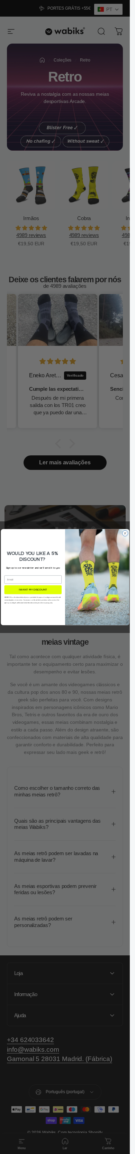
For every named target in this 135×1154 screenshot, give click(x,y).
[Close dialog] (125, 533)
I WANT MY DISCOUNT (33, 589)
